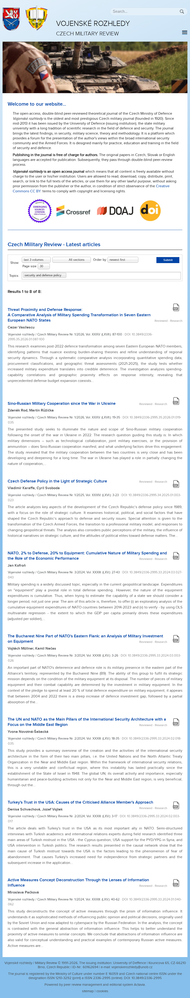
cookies (102, 991)
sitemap (88, 991)
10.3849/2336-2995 (147, 978)
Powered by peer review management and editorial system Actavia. (95, 985)
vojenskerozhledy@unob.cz (131, 967)
